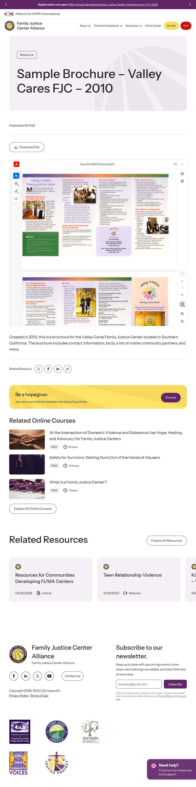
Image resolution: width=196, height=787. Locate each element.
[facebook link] (13, 676)
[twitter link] (37, 676)
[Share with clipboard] (67, 369)
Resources (132, 25)
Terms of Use (39, 695)
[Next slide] (190, 4)
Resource (26, 55)
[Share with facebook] (48, 369)
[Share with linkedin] (58, 369)
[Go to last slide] (6, 4)
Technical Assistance (106, 25)
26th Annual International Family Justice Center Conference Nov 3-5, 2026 (113, 4)
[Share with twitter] (39, 369)
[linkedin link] (25, 676)
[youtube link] (49, 676)
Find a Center (153, 25)
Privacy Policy (19, 695)
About (83, 25)
